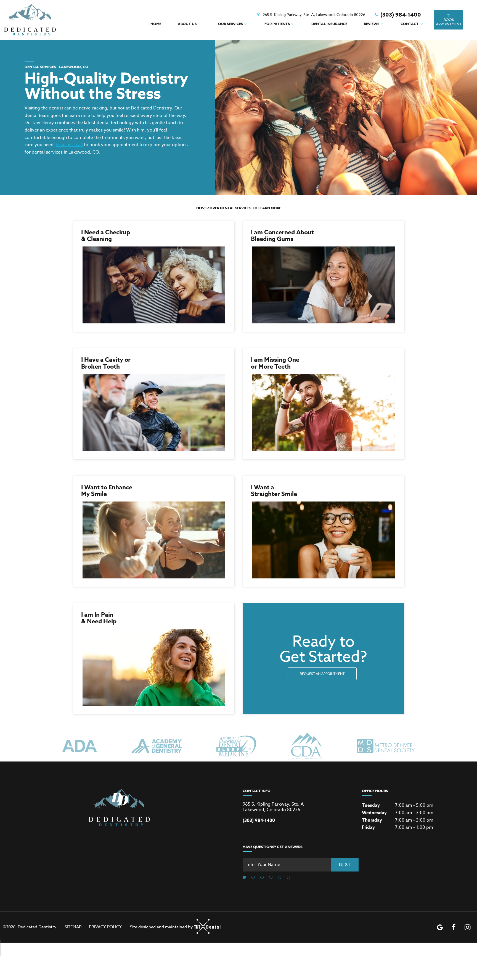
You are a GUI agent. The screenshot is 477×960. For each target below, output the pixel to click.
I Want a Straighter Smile (274, 490)
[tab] (244, 877)
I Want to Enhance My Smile (106, 490)
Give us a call (69, 144)
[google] (439, 927)
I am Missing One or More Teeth (275, 363)
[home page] (30, 20)
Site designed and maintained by (161, 927)
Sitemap (73, 927)
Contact (410, 23)
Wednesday (374, 812)
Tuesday (371, 805)
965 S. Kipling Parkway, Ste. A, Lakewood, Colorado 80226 (314, 15)
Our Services (230, 23)
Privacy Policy (105, 927)
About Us (187, 23)
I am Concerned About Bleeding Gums (282, 235)
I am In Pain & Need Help (98, 618)
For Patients (277, 23)
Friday (368, 827)
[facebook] (453, 927)
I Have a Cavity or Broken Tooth (106, 363)
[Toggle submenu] (199, 24)
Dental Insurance (329, 23)
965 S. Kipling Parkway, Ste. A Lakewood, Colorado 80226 (273, 807)
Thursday (372, 820)
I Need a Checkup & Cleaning (105, 235)
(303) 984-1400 (400, 14)
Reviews (371, 23)
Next (345, 864)
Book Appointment (449, 21)
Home (155, 23)
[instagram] (467, 927)
